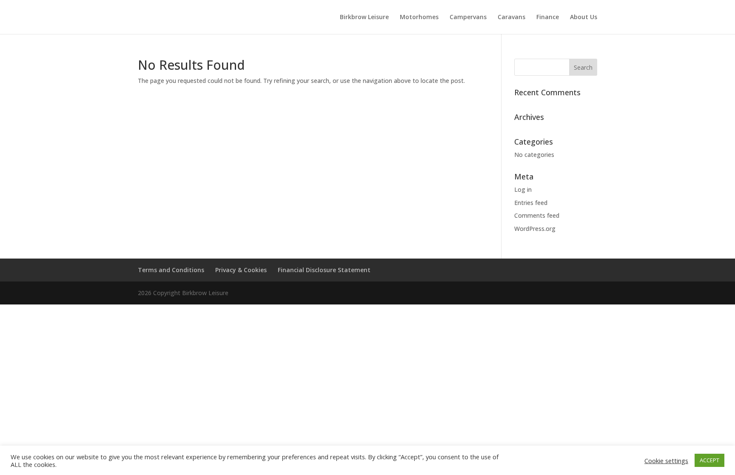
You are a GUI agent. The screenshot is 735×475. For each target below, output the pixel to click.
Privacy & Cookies (241, 270)
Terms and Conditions (171, 270)
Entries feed (530, 203)
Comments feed (536, 215)
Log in (523, 189)
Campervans (468, 17)
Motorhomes (419, 17)
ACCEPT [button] (709, 460)
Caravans (511, 17)
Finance (547, 17)
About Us (583, 17)
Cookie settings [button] (666, 460)
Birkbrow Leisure (364, 17)
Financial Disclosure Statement (324, 270)
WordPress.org (535, 229)
